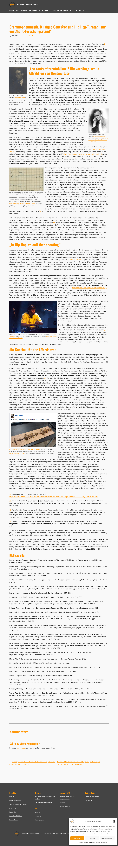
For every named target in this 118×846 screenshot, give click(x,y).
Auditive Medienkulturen (27, 4)
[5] (105, 330)
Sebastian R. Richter (15, 816)
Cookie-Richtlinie (83, 842)
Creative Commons (51, 336)
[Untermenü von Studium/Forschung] (67, 10)
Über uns (37, 812)
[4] (54, 223)
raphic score (78, 259)
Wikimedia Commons (99, 136)
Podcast (62, 802)
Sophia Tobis (13, 820)
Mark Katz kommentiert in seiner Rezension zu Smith (82, 154)
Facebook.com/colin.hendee (17, 453)
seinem (71, 259)
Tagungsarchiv (39, 820)
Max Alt (11, 796)
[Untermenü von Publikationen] (49, 10)
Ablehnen (92, 838)
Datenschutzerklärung (94, 842)
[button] (114, 821)
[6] (45, 378)
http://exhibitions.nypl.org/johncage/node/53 (22, 203)
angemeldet (21, 748)
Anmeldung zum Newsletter (43, 802)
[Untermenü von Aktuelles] (36, 10)
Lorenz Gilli (26, 36)
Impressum (104, 842)
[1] (105, 44)
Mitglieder (38, 816)
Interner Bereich (65, 806)
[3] (40, 211)
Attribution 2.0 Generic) (16, 338)
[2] (69, 175)
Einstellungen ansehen (107, 838)
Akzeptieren (77, 838)
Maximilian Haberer (15, 800)
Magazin (34, 36)
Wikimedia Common (19, 97)
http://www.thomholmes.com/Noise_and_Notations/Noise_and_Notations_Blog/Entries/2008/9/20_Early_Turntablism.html (53, 497)
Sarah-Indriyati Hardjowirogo (18, 804)
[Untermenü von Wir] (18, 10)
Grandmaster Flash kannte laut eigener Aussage (89, 288)
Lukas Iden (12, 812)
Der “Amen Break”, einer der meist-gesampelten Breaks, (24, 449)
